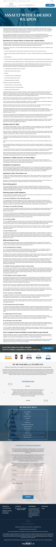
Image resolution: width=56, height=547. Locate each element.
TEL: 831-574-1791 (7, 508)
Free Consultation (50, 5)
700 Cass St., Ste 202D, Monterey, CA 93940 (21, 0)
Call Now (48, 348)
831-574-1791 (17, 341)
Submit (28, 497)
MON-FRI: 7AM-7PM (7, 510)
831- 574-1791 (8, 0)
